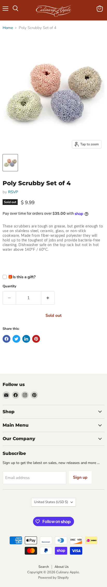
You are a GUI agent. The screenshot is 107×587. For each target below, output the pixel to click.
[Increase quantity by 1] (48, 298)
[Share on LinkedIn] (26, 339)
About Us (62, 566)
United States (51, 502)
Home (8, 28)
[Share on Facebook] (6, 339)
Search (43, 566)
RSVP (13, 192)
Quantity (9, 286)
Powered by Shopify (53, 577)
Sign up (80, 477)
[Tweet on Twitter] (16, 339)
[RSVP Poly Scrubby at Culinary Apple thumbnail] (10, 162)
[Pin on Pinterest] (36, 339)
